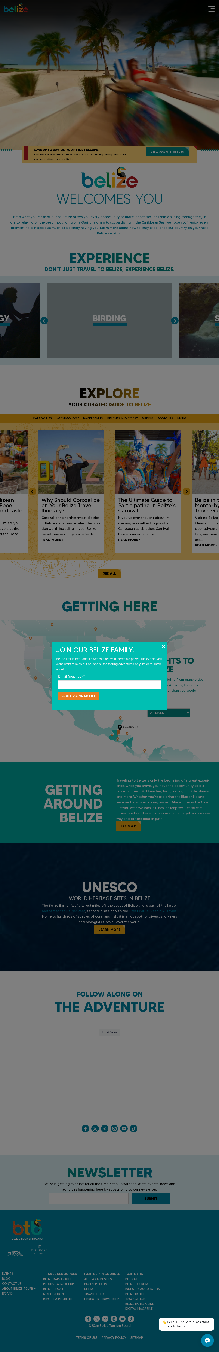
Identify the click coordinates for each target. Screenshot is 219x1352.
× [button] (163, 646)
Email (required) (71, 676)
